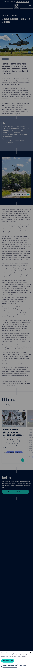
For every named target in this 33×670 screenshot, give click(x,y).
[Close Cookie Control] (31, 653)
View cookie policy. (21, 656)
